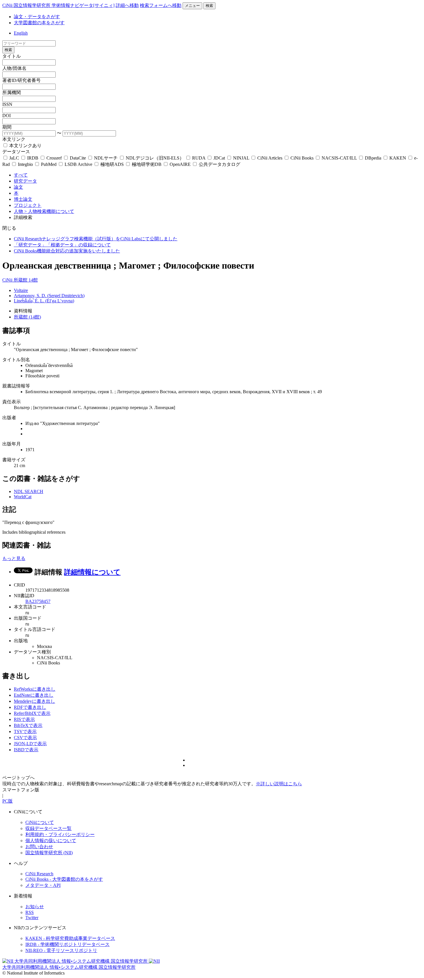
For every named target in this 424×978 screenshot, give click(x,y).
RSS (29, 912)
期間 (7, 127)
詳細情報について (92, 572)
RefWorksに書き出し (34, 689)
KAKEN (397, 157)
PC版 (7, 801)
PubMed (49, 164)
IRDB (33, 157)
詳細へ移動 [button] (127, 5)
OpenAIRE (180, 164)
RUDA (199, 157)
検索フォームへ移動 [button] (160, 5)
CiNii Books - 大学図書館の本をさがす (64, 879)
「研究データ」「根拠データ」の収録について (62, 244)
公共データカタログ (219, 164)
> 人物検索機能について (49, 211)
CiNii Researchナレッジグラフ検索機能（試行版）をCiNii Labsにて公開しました (95, 238)
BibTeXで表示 (28, 725)
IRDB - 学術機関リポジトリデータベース (67, 944)
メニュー (192, 5)
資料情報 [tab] (23, 310)
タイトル (11, 56)
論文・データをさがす (37, 16)
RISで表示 (24, 719)
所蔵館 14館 (26, 280)
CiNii (8, 280)
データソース (16, 151)
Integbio (25, 164)
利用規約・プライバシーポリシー (60, 834)
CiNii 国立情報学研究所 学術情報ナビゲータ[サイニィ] (58, 5)
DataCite (78, 157)
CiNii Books (302, 157)
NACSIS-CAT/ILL (339, 157)
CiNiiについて (39, 822)
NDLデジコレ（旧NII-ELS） (155, 157)
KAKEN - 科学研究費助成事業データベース (70, 938)
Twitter (31, 917)
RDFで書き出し (30, 707)
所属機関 (11, 92)
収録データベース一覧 (48, 828)
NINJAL (241, 157)
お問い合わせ (39, 846)
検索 (209, 5)
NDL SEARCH (28, 491)
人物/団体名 (14, 68)
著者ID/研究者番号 (21, 80)
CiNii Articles (270, 157)
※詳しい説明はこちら (279, 783)
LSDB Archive (78, 164)
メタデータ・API (43, 885)
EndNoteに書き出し (33, 695)
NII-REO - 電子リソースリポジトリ (61, 950)
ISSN (7, 104)
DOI (6, 115)
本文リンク (13, 139)
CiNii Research (39, 873)
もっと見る (13, 558)
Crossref (54, 157)
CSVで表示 (25, 737)
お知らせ (34, 906)
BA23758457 (37, 601)
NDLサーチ (106, 157)
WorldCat (22, 496)
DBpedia (373, 157)
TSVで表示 (25, 731)
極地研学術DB (147, 164)
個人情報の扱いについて (50, 840)
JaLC (14, 157)
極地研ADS (112, 164)
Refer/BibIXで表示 (32, 713)
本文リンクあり (25, 145)
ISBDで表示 (26, 749)
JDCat (219, 157)
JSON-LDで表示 (30, 743)
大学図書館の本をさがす (39, 22)
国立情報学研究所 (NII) (49, 852)
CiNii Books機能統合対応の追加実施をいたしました (67, 250)
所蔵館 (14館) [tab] (27, 316)
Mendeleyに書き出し (34, 701)
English (21, 33)
